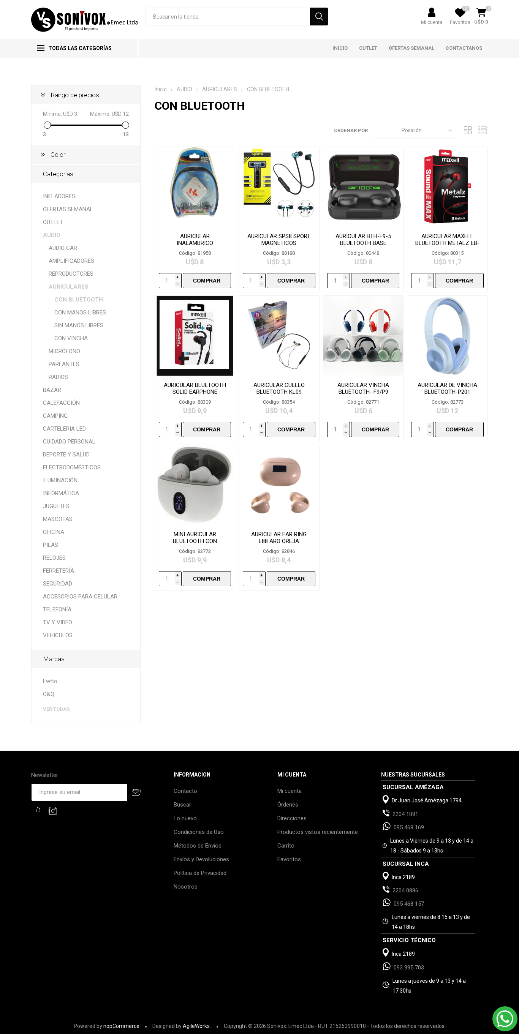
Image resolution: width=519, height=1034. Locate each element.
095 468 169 (409, 827)
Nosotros (186, 886)
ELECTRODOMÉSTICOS (72, 467)
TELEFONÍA (57, 609)
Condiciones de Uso (199, 832)
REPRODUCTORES (71, 273)
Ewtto (50, 681)
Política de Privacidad (200, 873)
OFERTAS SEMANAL (68, 209)
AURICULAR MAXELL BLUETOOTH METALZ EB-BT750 (447, 243)
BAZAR (52, 390)
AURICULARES (69, 286)
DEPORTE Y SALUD (66, 454)
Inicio (161, 89)
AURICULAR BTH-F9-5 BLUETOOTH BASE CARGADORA (363, 243)
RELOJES (54, 557)
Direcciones (292, 818)
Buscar (182, 804)
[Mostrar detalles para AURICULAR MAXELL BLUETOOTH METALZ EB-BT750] (447, 187)
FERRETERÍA (58, 570)
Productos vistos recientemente (317, 832)
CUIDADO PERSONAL (69, 441)
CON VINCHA (71, 338)
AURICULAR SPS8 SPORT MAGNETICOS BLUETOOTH (278, 243)
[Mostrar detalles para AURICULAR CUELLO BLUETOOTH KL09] (279, 336)
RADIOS (58, 377)
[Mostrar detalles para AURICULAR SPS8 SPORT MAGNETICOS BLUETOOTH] (279, 187)
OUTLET (53, 222)
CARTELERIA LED (64, 428)
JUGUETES (56, 506)
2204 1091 (405, 814)
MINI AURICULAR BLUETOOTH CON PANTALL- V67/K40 (194, 541)
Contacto (185, 791)
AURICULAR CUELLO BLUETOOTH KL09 (279, 388)
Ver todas (56, 709)
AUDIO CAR (63, 248)
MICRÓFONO (64, 351)
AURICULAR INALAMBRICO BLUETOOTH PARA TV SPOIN (195, 246)
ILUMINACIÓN (60, 480)
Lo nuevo (185, 818)
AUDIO (51, 235)
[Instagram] (53, 811)
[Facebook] (38, 811)
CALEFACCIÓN (61, 402)
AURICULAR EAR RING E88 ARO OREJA (279, 538)
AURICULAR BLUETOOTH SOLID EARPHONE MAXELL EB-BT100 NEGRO (195, 395)
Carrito (285, 845)
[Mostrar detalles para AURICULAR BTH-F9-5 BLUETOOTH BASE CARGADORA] (363, 187)
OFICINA (53, 532)
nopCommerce (121, 1026)
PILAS (50, 544)
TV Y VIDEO (57, 622)
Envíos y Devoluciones (201, 859)
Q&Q (48, 694)
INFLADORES (59, 196)
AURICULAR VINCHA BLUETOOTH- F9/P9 (363, 388)
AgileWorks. (197, 1026)
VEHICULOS (58, 635)
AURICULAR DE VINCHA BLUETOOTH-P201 (447, 388)
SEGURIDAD (57, 583)
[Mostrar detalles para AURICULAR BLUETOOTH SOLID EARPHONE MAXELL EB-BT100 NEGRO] (195, 336)
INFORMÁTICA (61, 493)
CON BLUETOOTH (78, 299)
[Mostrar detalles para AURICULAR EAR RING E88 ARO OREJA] (279, 485)
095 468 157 (409, 903)
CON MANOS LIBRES (80, 312)
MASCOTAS (58, 519)
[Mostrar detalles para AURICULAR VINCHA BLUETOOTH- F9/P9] (363, 336)
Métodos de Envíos (198, 845)
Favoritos (289, 859)
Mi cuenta (431, 22)
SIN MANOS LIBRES (78, 325)
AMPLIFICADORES (71, 260)
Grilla (467, 130)
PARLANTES (64, 364)
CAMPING (55, 415)
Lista (482, 130)
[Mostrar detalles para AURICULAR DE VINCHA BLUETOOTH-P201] (447, 336)
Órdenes (287, 804)
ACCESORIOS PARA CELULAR (80, 596)
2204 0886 (405, 890)
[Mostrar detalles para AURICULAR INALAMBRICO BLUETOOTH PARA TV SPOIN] (195, 187)
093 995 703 (409, 967)
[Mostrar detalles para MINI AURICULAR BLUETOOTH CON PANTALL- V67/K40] (195, 485)
